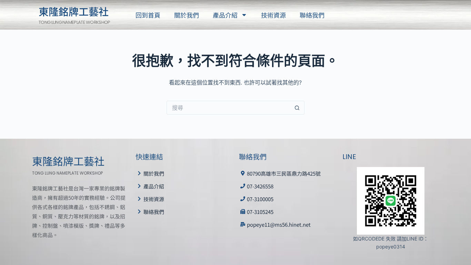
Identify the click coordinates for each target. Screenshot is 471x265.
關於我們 (186, 14)
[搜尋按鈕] (297, 108)
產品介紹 (225, 14)
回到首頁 (148, 14)
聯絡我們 (312, 14)
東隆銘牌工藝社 (74, 11)
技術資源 (273, 14)
